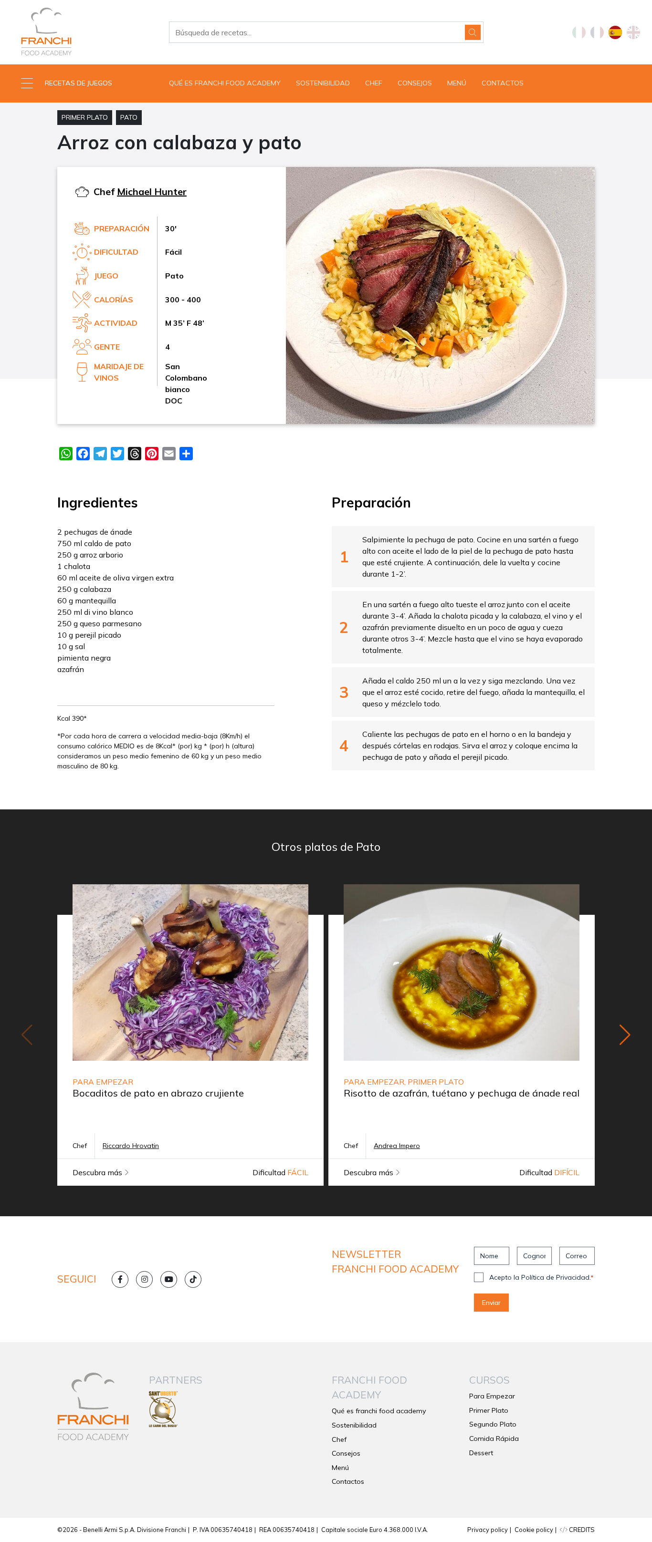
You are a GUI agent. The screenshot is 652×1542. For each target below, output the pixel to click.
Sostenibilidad (323, 83)
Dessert (481, 1453)
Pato (128, 117)
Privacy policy (487, 1529)
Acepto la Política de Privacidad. (541, 1277)
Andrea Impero (397, 1145)
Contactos (503, 83)
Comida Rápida (494, 1438)
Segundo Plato (492, 1424)
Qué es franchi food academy (225, 83)
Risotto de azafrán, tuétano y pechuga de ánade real (461, 1093)
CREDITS (581, 1529)
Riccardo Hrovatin (131, 1145)
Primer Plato (85, 117)
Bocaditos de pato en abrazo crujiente (158, 1093)
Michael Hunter (152, 191)
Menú (456, 83)
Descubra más (98, 1172)
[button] (82, 83)
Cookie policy (534, 1529)
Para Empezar (492, 1396)
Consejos (415, 83)
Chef (373, 83)
